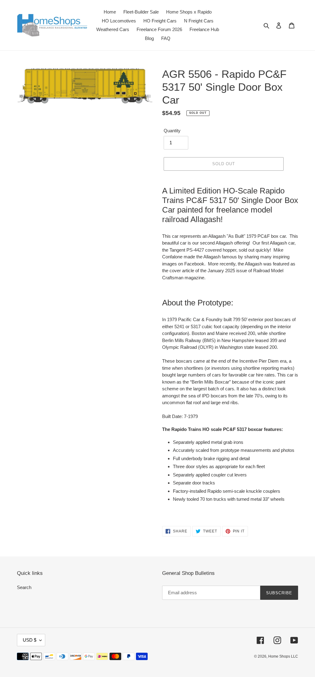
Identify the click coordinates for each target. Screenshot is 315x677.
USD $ (29, 640)
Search (24, 587)
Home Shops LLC (283, 656)
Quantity (172, 130)
